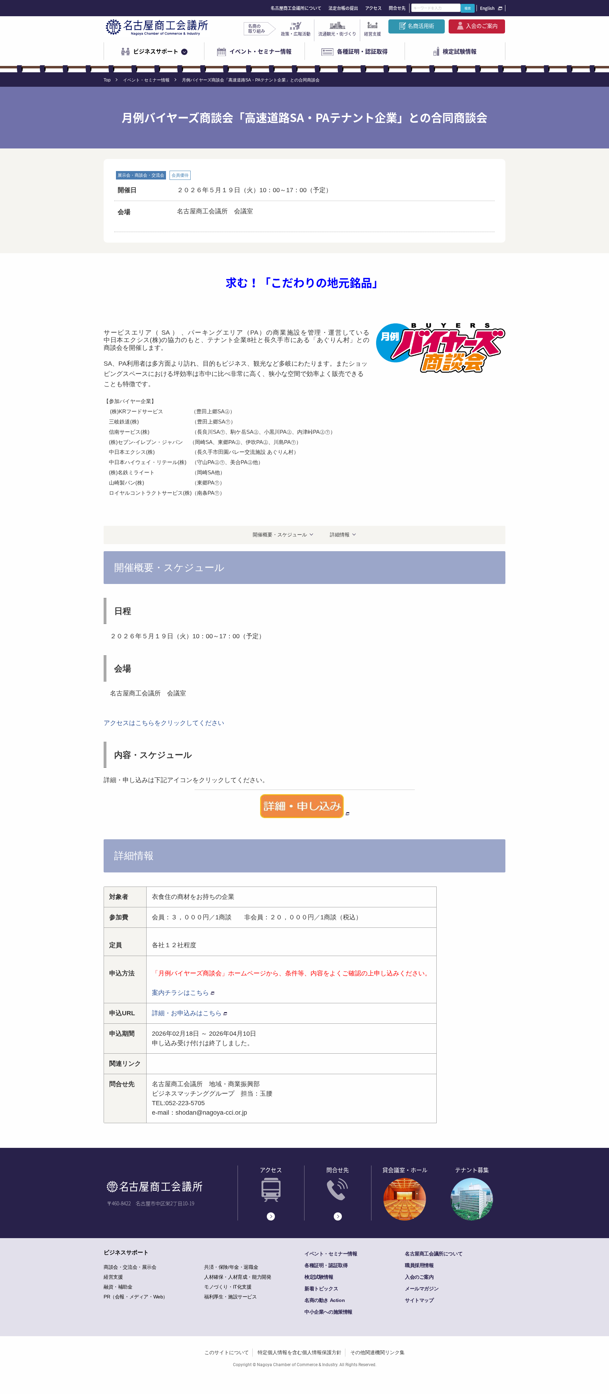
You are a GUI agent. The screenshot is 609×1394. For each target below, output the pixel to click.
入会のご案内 (482, 26)
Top (107, 80)
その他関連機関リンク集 (377, 1352)
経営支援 (372, 34)
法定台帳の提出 (343, 8)
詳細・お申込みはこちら (187, 1013)
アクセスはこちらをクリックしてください (164, 722)
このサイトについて (226, 1352)
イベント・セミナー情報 (260, 51)
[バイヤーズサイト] (304, 806)
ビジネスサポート (155, 51)
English (487, 8)
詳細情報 (340, 534)
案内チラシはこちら (180, 992)
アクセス (373, 8)
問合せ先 (397, 8)
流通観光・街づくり (337, 34)
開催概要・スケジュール (280, 534)
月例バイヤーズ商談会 (190, 973)
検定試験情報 (459, 51)
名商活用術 (421, 26)
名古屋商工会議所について (296, 8)
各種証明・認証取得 (362, 51)
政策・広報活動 (295, 34)
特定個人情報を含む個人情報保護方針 (300, 1352)
